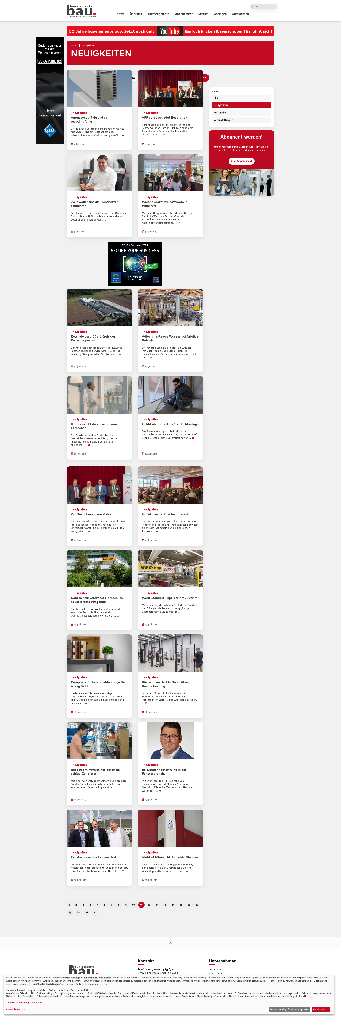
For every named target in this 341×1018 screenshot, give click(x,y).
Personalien (220, 113)
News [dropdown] (120, 14)
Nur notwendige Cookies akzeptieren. (289, 1009)
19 (70, 912)
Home (74, 45)
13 (157, 904)
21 (87, 912)
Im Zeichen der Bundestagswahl (166, 514)
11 (141, 904)
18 (197, 904)
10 (133, 904)
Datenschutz (216, 974)
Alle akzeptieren (320, 1009)
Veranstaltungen (223, 120)
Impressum (215, 969)
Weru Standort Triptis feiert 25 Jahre (169, 598)
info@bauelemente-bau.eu (162, 972)
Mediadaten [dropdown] (240, 14)
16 (181, 904)
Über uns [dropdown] (136, 14)
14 (165, 904)
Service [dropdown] (203, 14)
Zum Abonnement (241, 161)
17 (189, 904)
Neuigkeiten (221, 105)
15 (173, 904)
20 (78, 912)
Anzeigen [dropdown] (220, 14)
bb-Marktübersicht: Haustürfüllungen (170, 857)
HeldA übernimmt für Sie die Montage (170, 424)
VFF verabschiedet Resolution (164, 117)
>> (123, 135)
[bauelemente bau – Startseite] (82, 971)
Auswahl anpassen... (16, 1009)
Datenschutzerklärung (17, 1002)
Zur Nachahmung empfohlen (92, 514)
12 (149, 904)
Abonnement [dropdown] (184, 14)
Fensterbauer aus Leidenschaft (94, 857)
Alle (216, 98)
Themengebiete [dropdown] (158, 14)
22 (95, 912)
